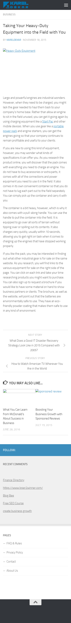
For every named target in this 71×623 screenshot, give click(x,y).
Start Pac (47, 121)
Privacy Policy (15, 552)
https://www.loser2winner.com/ (23, 488)
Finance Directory (13, 480)
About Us (12, 570)
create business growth (17, 511)
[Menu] (66, 5)
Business (9, 14)
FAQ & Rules (14, 543)
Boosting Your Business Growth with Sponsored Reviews (49, 414)
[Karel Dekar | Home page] (20, 5)
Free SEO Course (13, 503)
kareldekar (14, 39)
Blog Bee (8, 495)
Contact (11, 561)
